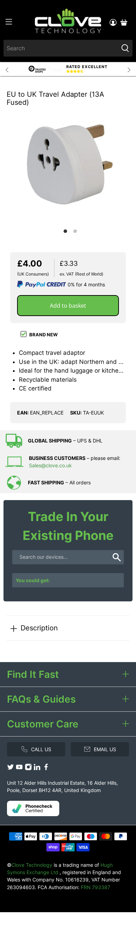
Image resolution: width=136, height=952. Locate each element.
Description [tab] (39, 627)
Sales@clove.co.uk (50, 465)
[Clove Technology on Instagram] (28, 768)
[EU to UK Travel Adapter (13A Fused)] (68, 164)
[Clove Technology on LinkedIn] (36, 768)
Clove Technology (32, 865)
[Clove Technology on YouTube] (19, 768)
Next (129, 69)
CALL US (41, 749)
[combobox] (61, 48)
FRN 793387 (95, 887)
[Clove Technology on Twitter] (10, 768)
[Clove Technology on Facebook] (46, 768)
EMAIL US (105, 749)
